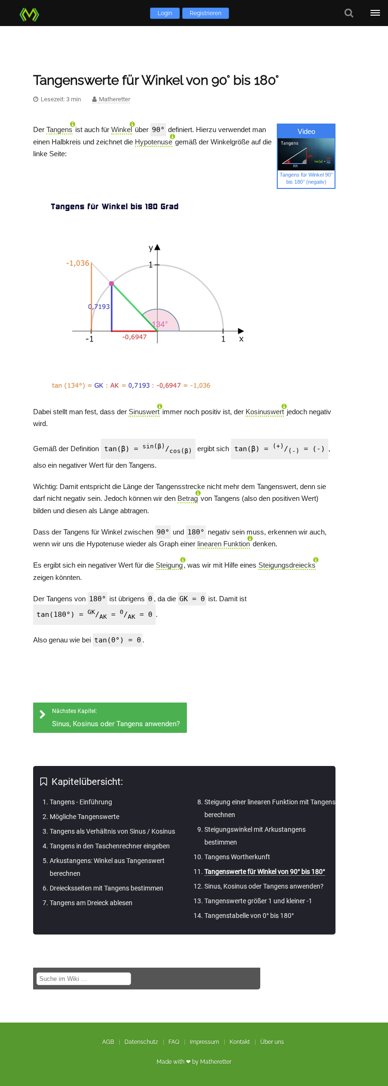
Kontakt (239, 1042)
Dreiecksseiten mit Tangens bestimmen (106, 888)
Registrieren (205, 13)
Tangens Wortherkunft (237, 857)
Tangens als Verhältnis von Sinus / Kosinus (112, 831)
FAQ (173, 1042)
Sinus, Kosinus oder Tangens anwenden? (264, 886)
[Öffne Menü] (375, 13)
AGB (108, 1042)
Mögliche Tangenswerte (84, 816)
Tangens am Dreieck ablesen (91, 903)
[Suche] (349, 13)
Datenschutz (141, 1042)
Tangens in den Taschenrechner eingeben (110, 846)
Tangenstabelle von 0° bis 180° (249, 915)
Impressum (204, 1042)
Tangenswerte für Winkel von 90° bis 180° (264, 871)
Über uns (272, 1042)
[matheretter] (31, 13)
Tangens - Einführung (81, 802)
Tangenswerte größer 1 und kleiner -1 (258, 901)
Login (165, 13)
